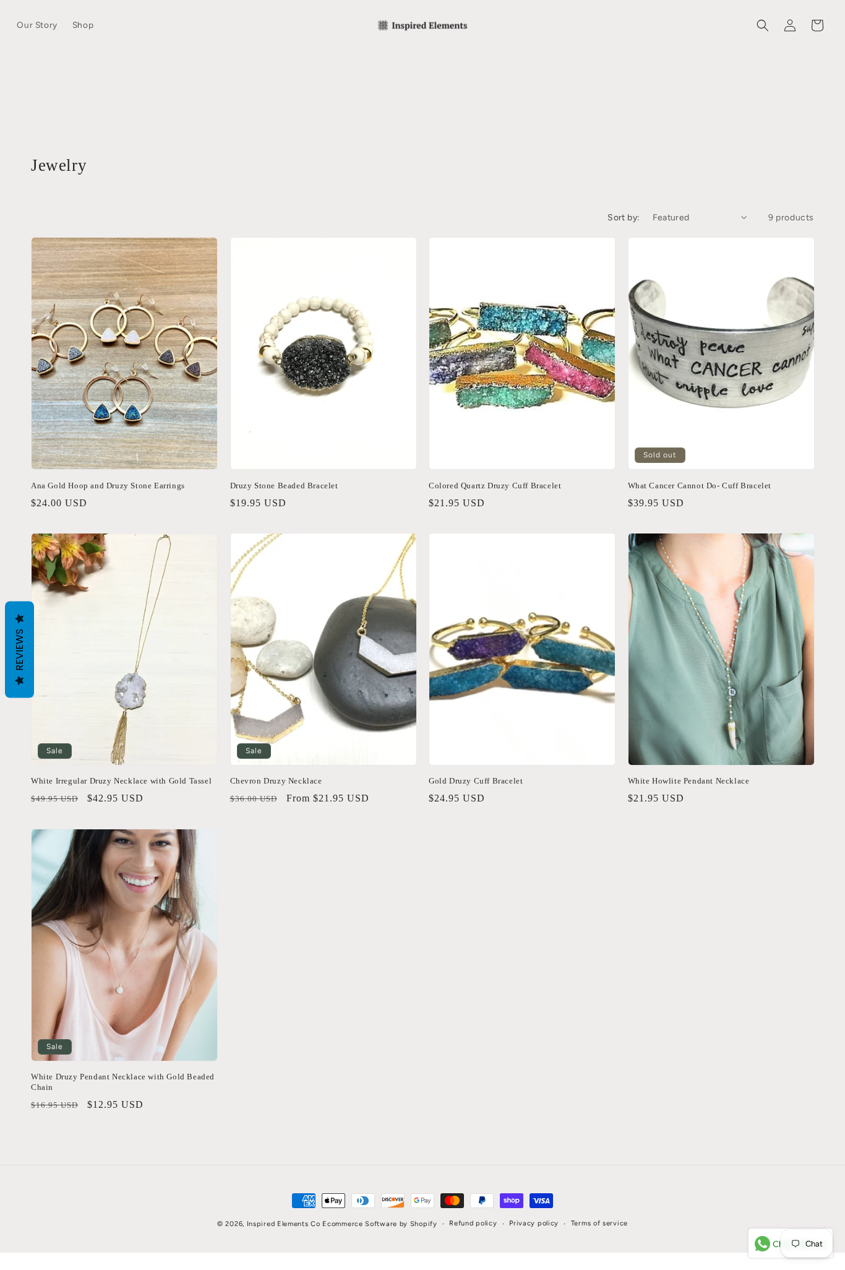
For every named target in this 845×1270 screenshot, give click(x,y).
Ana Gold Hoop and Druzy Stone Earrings (108, 485)
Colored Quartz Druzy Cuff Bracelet (495, 485)
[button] (762, 25)
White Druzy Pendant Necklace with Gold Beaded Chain (123, 1082)
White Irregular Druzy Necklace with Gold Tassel (121, 780)
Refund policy (473, 1223)
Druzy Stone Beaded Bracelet (284, 485)
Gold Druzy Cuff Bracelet (476, 780)
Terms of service (599, 1223)
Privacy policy (534, 1223)
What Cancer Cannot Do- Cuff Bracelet (700, 485)
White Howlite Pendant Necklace (689, 780)
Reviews (19, 650)
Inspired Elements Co (283, 1224)
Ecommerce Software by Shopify (379, 1224)
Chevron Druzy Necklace (276, 780)
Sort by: (623, 217)
